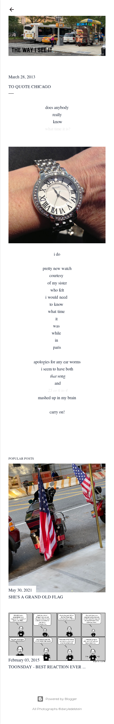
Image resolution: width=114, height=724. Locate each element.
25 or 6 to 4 (58, 390)
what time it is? (57, 128)
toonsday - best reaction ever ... (47, 666)
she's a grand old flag (35, 596)
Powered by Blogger (61, 699)
